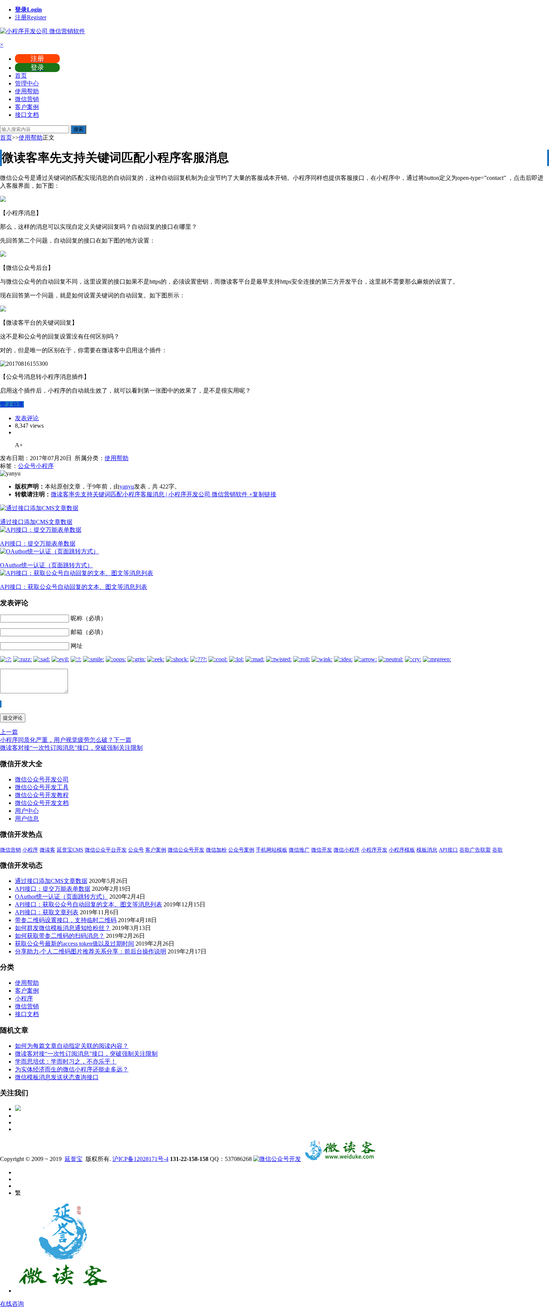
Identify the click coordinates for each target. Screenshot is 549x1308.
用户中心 (27, 811)
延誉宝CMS (70, 850)
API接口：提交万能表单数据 (37, 543)
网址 (77, 646)
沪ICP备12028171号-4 (140, 1159)
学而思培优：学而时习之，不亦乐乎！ (66, 1061)
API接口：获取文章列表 (46, 912)
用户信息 (27, 818)
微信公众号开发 (186, 850)
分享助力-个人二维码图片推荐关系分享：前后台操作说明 (90, 951)
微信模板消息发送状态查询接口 (57, 1077)
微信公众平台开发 (106, 850)
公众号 (27, 466)
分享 (18, 404)
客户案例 (27, 107)
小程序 (45, 466)
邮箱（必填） (88, 632)
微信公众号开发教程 (42, 795)
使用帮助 (27, 91)
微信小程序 (347, 850)
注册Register (30, 17)
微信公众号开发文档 (42, 803)
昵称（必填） (88, 618)
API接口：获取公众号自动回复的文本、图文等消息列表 (73, 587)
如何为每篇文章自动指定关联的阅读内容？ (71, 1046)
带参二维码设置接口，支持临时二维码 (66, 920)
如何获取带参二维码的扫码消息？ (60, 936)
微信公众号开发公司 (42, 779)
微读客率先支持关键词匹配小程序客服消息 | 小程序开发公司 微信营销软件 (149, 494)
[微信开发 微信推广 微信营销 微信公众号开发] (340, 1159)
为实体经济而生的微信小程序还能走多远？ (71, 1069)
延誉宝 (74, 1159)
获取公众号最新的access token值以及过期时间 (74, 943)
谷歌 (497, 850)
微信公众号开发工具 (42, 787)
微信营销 (27, 99)
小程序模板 (402, 850)
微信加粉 (216, 850)
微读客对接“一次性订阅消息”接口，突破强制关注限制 (86, 1054)
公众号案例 (241, 850)
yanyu (127, 486)
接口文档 (27, 115)
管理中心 (27, 83)
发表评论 (27, 418)
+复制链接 (262, 494)
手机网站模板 (271, 850)
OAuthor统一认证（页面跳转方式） (46, 565)
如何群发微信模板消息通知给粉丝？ (63, 928)
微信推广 (299, 850)
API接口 (448, 850)
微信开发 (321, 850)
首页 (21, 75)
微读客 (47, 850)
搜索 (78, 129)
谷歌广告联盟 (475, 850)
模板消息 (426, 850)
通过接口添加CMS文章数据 (36, 522)
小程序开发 (374, 850)
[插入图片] (0, 704)
